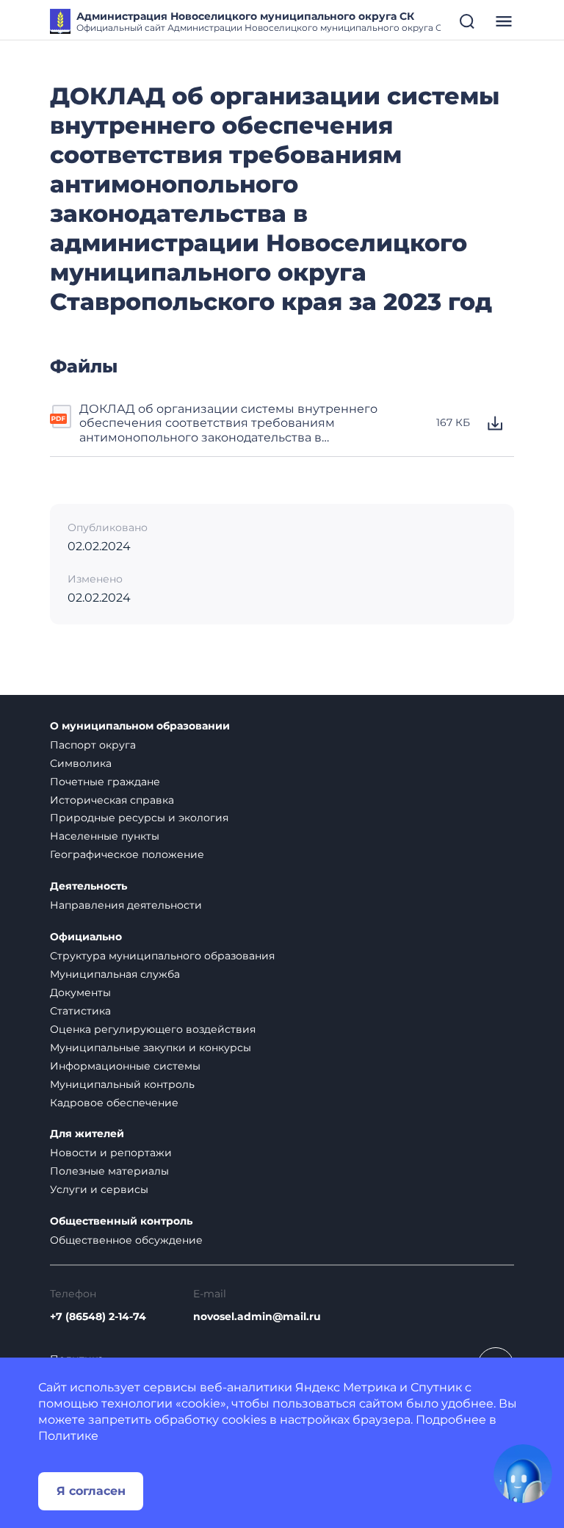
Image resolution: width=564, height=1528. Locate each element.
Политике (68, 1436)
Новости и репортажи (111, 1152)
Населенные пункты (104, 836)
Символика (81, 763)
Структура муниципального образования (162, 955)
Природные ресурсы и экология (139, 817)
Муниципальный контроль (122, 1084)
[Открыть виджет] (523, 1473)
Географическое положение (127, 854)
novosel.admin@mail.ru (257, 1317)
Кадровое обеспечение (114, 1102)
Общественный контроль (121, 1221)
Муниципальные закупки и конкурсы (150, 1047)
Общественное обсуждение (126, 1240)
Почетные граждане (105, 781)
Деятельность (88, 886)
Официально (86, 937)
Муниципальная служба (115, 974)
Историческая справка (112, 800)
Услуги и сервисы (99, 1189)
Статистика (80, 1010)
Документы (80, 992)
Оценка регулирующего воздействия (153, 1029)
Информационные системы (125, 1066)
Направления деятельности (126, 905)
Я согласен (91, 1491)
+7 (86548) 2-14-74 (98, 1317)
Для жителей (87, 1134)
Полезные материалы (109, 1171)
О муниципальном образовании (140, 726)
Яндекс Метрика (346, 1387)
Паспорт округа (93, 745)
